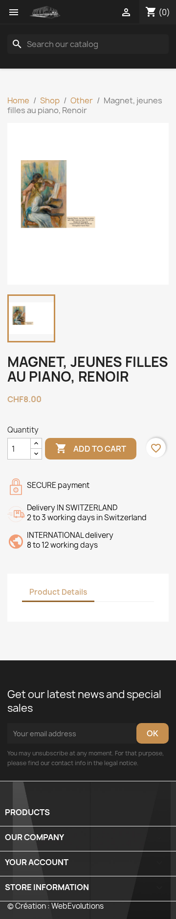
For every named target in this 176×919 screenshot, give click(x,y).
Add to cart (90, 448)
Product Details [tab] (58, 592)
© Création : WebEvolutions (55, 906)
